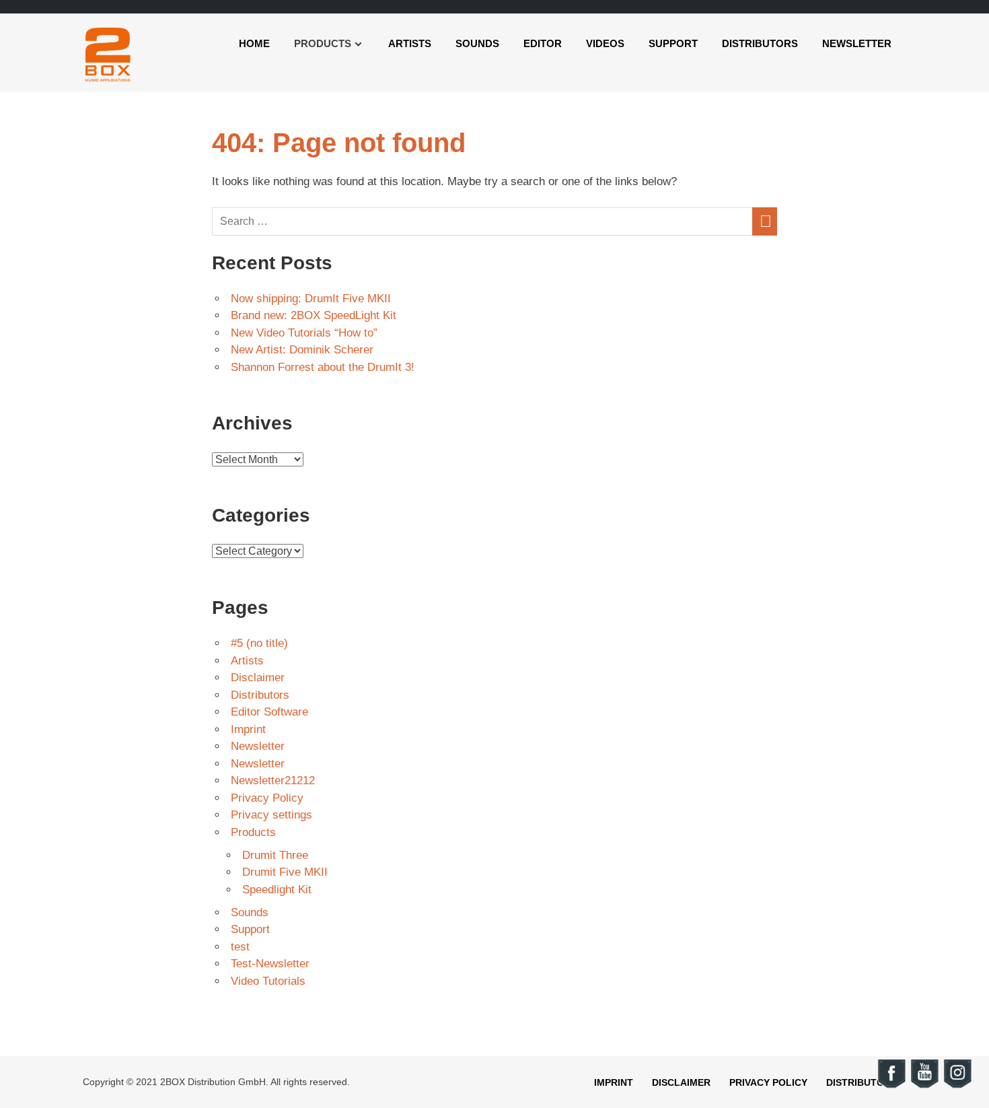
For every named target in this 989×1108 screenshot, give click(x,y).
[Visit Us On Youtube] (924, 1086)
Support (673, 43)
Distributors (760, 43)
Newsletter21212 (273, 780)
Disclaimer (258, 677)
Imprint (248, 729)
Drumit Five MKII (285, 872)
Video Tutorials (268, 981)
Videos (605, 43)
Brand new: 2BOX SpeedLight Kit (313, 315)
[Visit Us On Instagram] (957, 1086)
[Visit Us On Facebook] (891, 1086)
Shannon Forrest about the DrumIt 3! (322, 367)
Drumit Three (275, 855)
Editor (542, 43)
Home (254, 43)
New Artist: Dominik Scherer (302, 349)
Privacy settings (271, 814)
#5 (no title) (259, 643)
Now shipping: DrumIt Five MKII (311, 298)
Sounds (477, 43)
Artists (409, 43)
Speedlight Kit (277, 889)
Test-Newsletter (270, 963)
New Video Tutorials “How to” (304, 332)
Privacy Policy (267, 798)
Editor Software (269, 711)
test (240, 946)
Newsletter (856, 43)
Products (253, 832)
